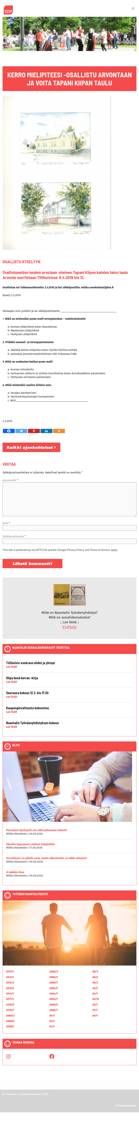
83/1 (95, 993)
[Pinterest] (34, 431)
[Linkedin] (46, 431)
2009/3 (10, 1015)
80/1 (95, 1015)
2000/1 (53, 1010)
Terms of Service (100, 550)
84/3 (95, 982)
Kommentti (10, 480)
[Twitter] (21, 431)
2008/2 (53, 977)
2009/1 (10, 1026)
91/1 (51, 1026)
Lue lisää (11, 666)
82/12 (95, 999)
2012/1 (10, 993)
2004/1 (53, 993)
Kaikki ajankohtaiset (30, 447)
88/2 (95, 977)
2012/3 (10, 982)
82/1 (95, 1004)
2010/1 (10, 1010)
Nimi (6, 523)
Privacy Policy (75, 550)
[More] (59, 431)
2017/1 (10, 971)
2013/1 (10, 977)
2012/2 (10, 988)
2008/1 (53, 982)
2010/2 (10, 1004)
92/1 (52, 1021)
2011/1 (10, 999)
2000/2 (53, 1004)
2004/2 (53, 988)
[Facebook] (9, 431)
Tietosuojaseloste (125, 1105)
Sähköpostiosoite (14, 536)
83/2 (95, 988)
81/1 (94, 1010)
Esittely (69, 627)
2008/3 (53, 971)
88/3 (95, 971)
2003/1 (53, 999)
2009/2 (10, 1021)
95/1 (52, 1015)
